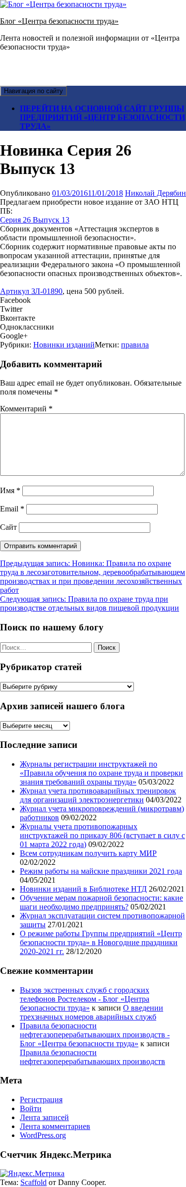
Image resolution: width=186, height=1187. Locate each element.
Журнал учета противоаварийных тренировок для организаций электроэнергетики (98, 795)
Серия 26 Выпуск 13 (34, 220)
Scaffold (33, 1182)
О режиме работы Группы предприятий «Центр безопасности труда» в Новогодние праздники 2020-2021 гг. (101, 942)
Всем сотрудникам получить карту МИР (88, 853)
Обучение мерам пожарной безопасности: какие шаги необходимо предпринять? (101, 902)
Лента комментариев (55, 1126)
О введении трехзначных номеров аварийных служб (91, 1012)
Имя (10, 490)
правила (135, 344)
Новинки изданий (64, 344)
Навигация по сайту (33, 91)
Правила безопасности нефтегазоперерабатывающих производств (92, 1057)
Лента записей (44, 1117)
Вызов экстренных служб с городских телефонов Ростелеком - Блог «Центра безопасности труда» (84, 999)
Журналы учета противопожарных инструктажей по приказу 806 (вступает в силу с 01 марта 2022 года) (102, 835)
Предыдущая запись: (92, 576)
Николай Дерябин (155, 193)
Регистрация (41, 1099)
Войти (31, 1108)
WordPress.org (43, 1135)
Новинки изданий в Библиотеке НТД (83, 889)
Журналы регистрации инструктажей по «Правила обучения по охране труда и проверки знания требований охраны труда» (101, 773)
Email (12, 509)
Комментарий (26, 408)
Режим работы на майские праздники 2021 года (101, 871)
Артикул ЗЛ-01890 (31, 291)
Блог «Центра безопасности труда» (59, 21)
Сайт (8, 527)
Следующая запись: (89, 603)
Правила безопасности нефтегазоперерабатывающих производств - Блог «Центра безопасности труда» (95, 1034)
